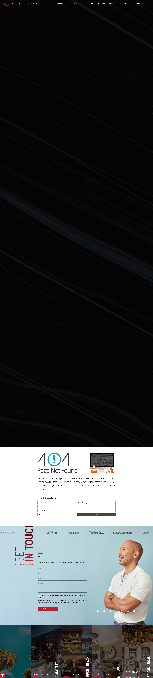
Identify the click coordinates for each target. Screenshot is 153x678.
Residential (62, 4)
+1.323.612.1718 (40, 674)
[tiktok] (104, 611)
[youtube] (110, 611)
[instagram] (98, 611)
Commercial (77, 4)
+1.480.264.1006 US (134, 672)
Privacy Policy (74, 603)
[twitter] (122, 611)
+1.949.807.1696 (71, 674)
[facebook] (116, 611)
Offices (113, 4)
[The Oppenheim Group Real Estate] (21, 4)
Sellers (91, 4)
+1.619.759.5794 (101, 674)
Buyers (101, 4)
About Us (125, 4)
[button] (2, 675)
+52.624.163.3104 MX (135, 671)
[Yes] (39, 595)
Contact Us (139, 4)
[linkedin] (128, 611)
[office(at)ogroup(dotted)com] (134, 611)
